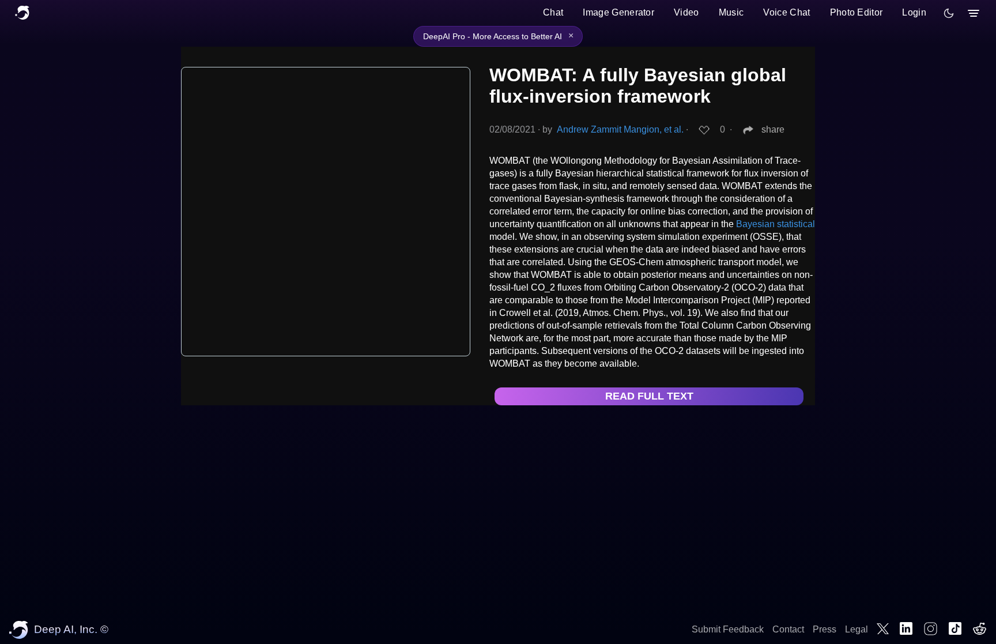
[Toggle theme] (949, 13)
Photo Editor (856, 12)
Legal (856, 629)
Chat (553, 12)
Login (914, 12)
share (772, 129)
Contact (788, 629)
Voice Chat (786, 12)
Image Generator (618, 12)
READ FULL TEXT (649, 396)
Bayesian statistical (775, 224)
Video (686, 12)
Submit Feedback (728, 629)
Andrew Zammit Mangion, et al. (620, 129)
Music (731, 12)
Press (824, 629)
